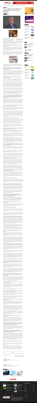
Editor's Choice (18, 374)
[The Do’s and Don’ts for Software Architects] (32, 67)
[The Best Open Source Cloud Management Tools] (32, 73)
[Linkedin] (32, 0)
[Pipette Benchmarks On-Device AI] (4, 391)
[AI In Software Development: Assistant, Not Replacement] (20, 373)
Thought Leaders (7, 6)
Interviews (4, 374)
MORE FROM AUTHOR (10, 369)
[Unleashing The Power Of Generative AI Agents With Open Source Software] (32, 35)
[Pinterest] (6, 14)
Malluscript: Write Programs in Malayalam (7, 355)
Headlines (11, 374)
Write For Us (8, 0)
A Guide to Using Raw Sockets (20, 390)
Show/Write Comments (13, 379)
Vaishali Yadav (8, 364)
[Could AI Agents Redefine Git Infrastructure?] (6, 373)
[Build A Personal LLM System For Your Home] (32, 32)
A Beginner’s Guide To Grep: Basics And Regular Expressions (30, 50)
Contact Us (10, 0)
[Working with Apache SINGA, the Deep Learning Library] (32, 38)
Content (5, 6)
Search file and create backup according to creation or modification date (31, 44)
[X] (33, 0)
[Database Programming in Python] (26, 58)
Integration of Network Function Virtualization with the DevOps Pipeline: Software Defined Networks (18, 356)
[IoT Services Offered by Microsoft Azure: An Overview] (32, 78)
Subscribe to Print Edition (5, 0)
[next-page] (25, 40)
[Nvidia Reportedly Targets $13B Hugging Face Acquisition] (4, 388)
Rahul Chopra (8, 359)
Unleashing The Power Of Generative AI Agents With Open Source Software (27, 35)
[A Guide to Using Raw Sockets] (26, 47)
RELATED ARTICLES (5, 369)
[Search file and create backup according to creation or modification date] (26, 45)
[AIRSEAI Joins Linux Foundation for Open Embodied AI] (4, 385)
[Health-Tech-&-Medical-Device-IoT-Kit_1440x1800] (13, 63)
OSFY (6, 7)
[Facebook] (31, 0)
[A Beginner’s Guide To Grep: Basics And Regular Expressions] (26, 50)
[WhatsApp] (7, 14)
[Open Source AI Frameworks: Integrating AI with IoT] (32, 76)
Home (3, 6)
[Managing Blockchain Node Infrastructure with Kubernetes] (13, 373)
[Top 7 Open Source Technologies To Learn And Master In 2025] (32, 70)
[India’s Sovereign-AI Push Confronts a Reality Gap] (32, 30)
